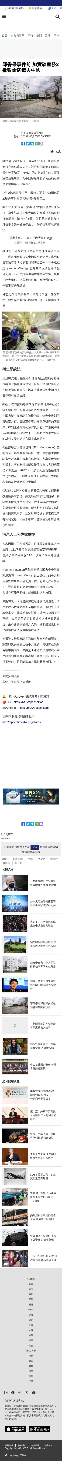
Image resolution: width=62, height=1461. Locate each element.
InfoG (31, 1309)
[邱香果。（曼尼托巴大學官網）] (31, 238)
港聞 (48, 35)
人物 (31, 1330)
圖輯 (31, 1376)
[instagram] (5, 1392)
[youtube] (33, 1392)
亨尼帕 (41, 859)
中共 (30, 859)
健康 (31, 1340)
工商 (31, 1381)
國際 (31, 1299)
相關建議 (9, 1445)
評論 (31, 1325)
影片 (31, 1284)
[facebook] (12, 1392)
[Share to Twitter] (28, 143)
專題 (31, 1320)
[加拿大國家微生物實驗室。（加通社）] (31, 97)
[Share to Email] (41, 143)
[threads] (19, 1392)
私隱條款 (48, 1445)
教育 (31, 1366)
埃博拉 (54, 859)
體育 (31, 1360)
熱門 (39, 35)
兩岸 (56, 35)
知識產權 (18, 859)
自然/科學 (31, 1350)
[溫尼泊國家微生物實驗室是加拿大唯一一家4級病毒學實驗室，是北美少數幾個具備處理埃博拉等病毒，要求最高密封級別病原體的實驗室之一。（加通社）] (31, 331)
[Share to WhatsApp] (37, 143)
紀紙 (31, 1355)
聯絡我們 (22, 1445)
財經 (31, 1304)
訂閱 (55, 847)
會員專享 (19, 35)
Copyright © (10, 1448)
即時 (30, 35)
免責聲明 (35, 1445)
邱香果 (19, 862)
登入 (34, 847)
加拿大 (6, 862)
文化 (31, 1345)
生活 (31, 1335)
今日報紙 (31, 1279)
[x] (26, 1392)
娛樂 (31, 1371)
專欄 (31, 1314)
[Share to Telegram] (32, 143)
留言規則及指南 (5, 839)
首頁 (4, 35)
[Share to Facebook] (23, 143)
